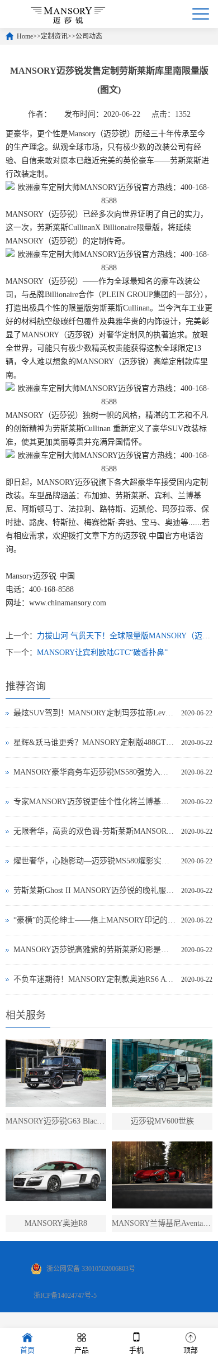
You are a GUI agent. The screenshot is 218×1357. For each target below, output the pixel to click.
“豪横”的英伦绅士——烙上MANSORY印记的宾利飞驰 (94, 920)
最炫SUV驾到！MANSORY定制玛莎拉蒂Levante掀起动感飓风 (94, 713)
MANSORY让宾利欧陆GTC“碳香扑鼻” (102, 652)
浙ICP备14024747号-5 (65, 1295)
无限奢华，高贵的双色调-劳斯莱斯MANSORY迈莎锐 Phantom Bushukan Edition (94, 831)
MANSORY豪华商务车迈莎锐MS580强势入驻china (94, 772)
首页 (27, 1350)
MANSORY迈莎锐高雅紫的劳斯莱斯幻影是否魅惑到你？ (94, 949)
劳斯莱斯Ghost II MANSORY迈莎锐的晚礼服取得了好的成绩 (94, 890)
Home (25, 36)
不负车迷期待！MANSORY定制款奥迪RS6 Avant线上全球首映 (94, 979)
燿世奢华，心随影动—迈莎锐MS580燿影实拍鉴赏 (94, 861)
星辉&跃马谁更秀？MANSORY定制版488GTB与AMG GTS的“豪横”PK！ (94, 742)
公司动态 (88, 36)
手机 (136, 1350)
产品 (81, 1350)
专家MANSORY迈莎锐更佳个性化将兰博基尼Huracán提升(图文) (94, 801)
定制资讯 (54, 36)
